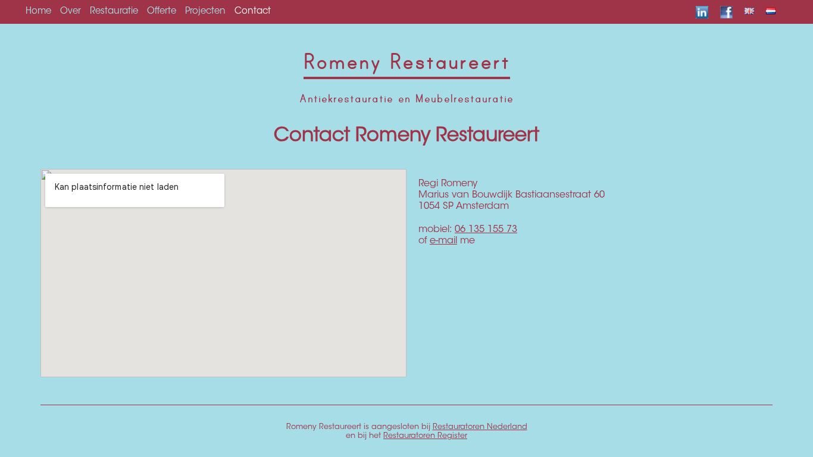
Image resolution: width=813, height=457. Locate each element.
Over (70, 11)
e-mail (443, 241)
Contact (252, 11)
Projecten (205, 11)
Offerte (161, 11)
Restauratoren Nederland (480, 427)
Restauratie (114, 11)
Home (38, 11)
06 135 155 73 (486, 229)
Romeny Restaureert (407, 62)
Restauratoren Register (425, 436)
